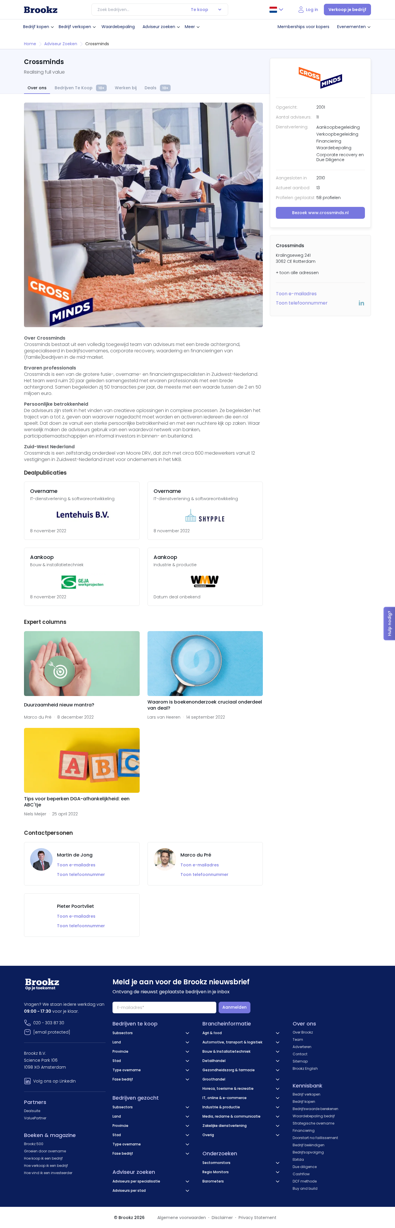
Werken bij (125, 88)
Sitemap (300, 1061)
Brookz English (305, 1068)
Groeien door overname (45, 1151)
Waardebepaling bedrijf (314, 1116)
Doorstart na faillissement (315, 1137)
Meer (190, 27)
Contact (300, 1054)
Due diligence (305, 1166)
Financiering (304, 1130)
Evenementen (351, 27)
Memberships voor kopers (303, 27)
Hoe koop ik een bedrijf (43, 1158)
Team (298, 1039)
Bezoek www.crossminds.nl (320, 213)
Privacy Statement (257, 1217)
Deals (156, 88)
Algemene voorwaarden (181, 1217)
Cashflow (301, 1173)
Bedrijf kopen (36, 27)
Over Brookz (303, 1032)
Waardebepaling (118, 27)
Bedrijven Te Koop (79, 88)
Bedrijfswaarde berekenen (315, 1108)
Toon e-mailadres (296, 293)
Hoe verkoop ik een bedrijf (46, 1165)
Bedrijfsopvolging (308, 1152)
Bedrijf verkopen (75, 27)
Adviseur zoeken (159, 27)
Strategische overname (313, 1123)
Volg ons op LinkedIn (54, 1081)
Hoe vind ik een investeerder (48, 1172)
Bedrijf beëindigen (308, 1145)
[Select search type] (219, 9)
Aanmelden (234, 1007)
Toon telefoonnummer (302, 303)
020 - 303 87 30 (48, 1023)
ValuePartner (35, 1118)
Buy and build (305, 1188)
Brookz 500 (33, 1143)
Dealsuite (32, 1110)
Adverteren (302, 1046)
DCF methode (305, 1181)
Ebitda (298, 1159)
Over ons (37, 88)
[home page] (40, 10)
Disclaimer (222, 1217)
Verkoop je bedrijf (347, 9)
